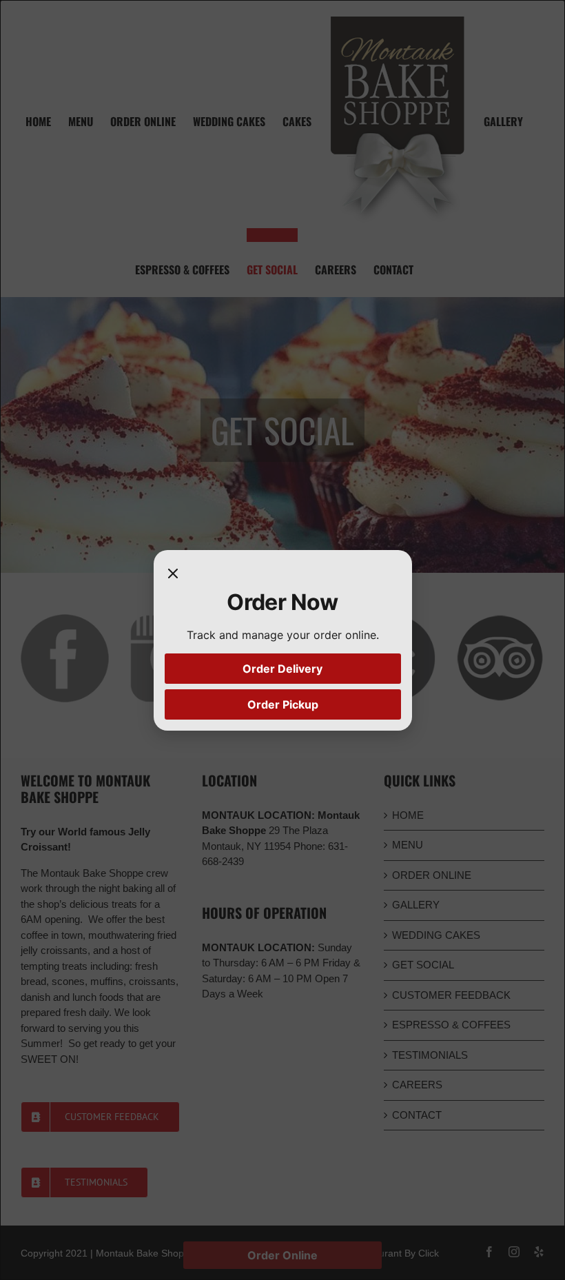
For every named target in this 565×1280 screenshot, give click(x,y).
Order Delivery (282, 668)
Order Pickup (282, 704)
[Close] (173, 575)
